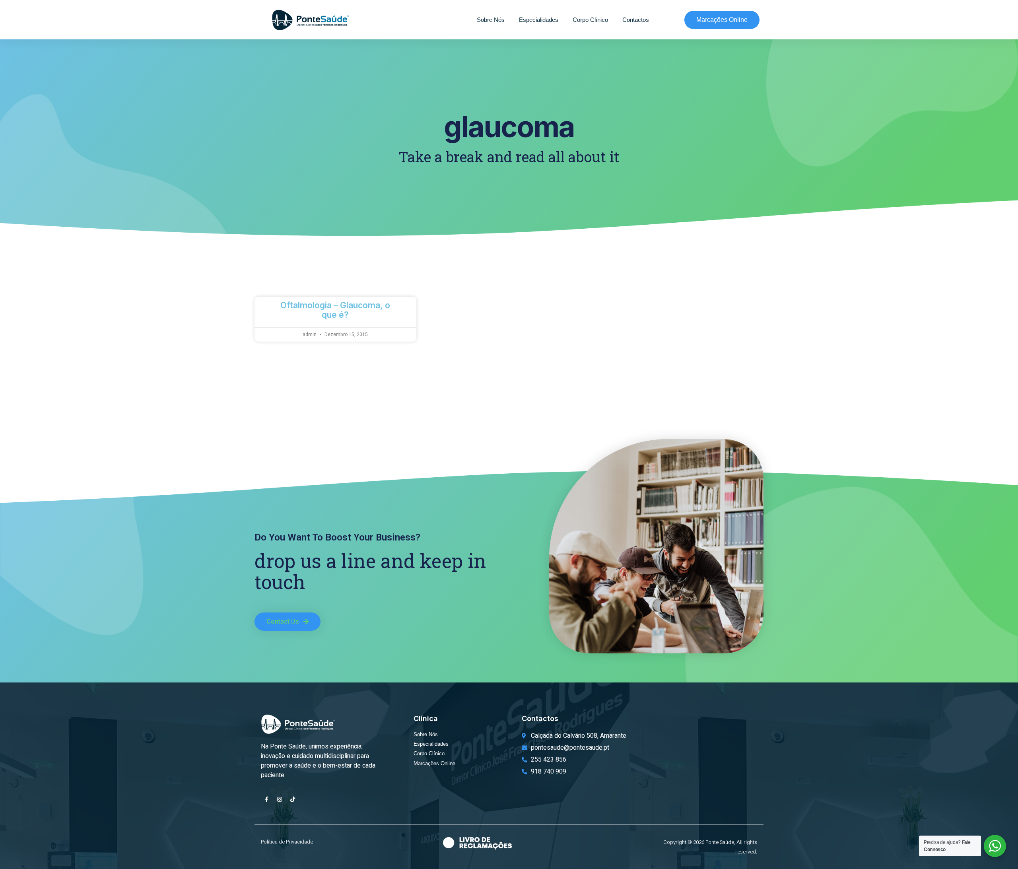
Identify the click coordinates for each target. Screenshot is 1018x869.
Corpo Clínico (590, 19)
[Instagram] (279, 799)
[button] (287, 621)
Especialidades (538, 19)
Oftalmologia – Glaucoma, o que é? (335, 309)
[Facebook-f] (266, 799)
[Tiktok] (292, 799)
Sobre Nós (491, 19)
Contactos (635, 19)
